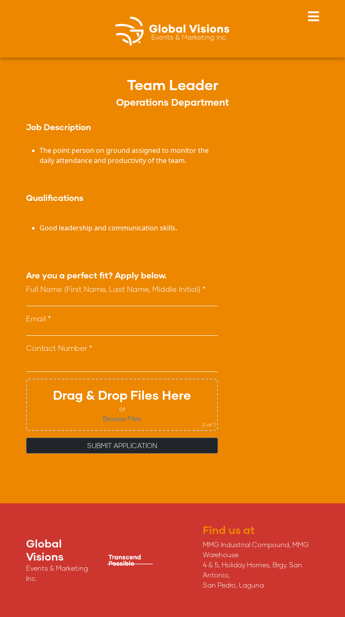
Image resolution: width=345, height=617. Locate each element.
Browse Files (122, 418)
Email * (38, 318)
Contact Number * (59, 348)
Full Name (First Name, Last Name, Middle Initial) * (115, 289)
